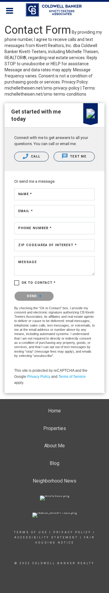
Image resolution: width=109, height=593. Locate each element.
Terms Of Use (31, 532)
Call (35, 156)
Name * (25, 194)
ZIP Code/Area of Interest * (47, 245)
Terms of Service (72, 376)
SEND (32, 296)
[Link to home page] (54, 10)
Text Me (77, 156)
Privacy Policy (38, 376)
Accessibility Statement (46, 537)
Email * (25, 211)
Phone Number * (35, 228)
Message (27, 262)
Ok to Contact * (38, 283)
